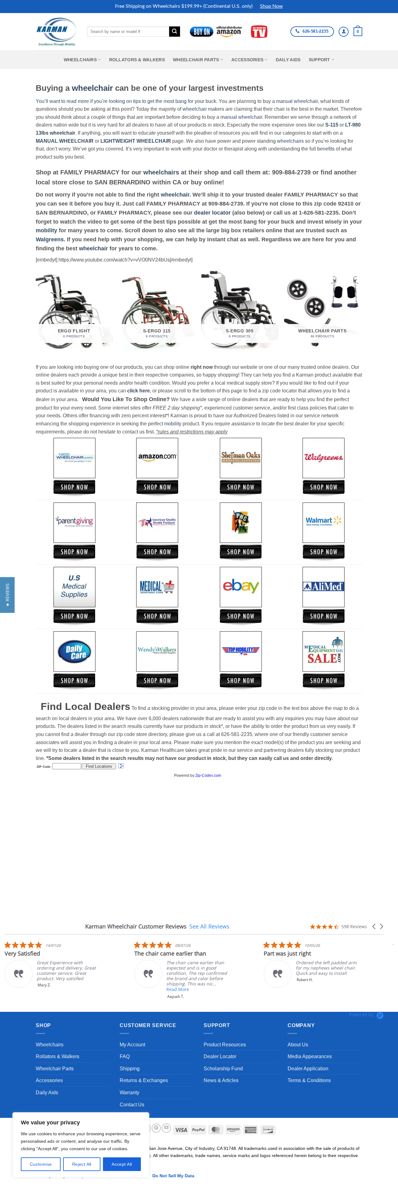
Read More (177, 989)
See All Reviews (209, 926)
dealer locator (212, 213)
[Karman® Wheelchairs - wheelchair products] (57, 31)
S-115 (332, 124)
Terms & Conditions (309, 1080)
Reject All (81, 1164)
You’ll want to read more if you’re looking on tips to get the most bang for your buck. (126, 101)
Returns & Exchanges (144, 1080)
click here (138, 390)
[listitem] (51, 964)
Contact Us (132, 1104)
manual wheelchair (297, 101)
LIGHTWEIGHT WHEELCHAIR (135, 141)
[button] (358, 31)
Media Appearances (310, 1056)
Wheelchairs (80, 59)
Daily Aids (288, 59)
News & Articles (221, 1080)
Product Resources (225, 1044)
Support (319, 59)
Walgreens (50, 239)
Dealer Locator (220, 1056)
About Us (298, 1044)
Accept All (122, 1164)
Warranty (129, 1092)
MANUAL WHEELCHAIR (65, 141)
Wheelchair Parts (196, 59)
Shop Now (271, 6)
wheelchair (92, 88)
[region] (80, 1145)
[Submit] (174, 31)
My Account (132, 1044)
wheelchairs (290, 141)
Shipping (130, 1068)
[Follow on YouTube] (166, 1128)
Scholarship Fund (223, 1068)
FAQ (125, 1056)
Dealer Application (308, 1068)
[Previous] (36, 312)
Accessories (247, 59)
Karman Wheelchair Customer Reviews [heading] (136, 926)
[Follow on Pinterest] (156, 1128)
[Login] (344, 32)
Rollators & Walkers (137, 59)
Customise (41, 1164)
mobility (46, 230)
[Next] (360, 312)
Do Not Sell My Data (173, 1175)
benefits (326, 148)
